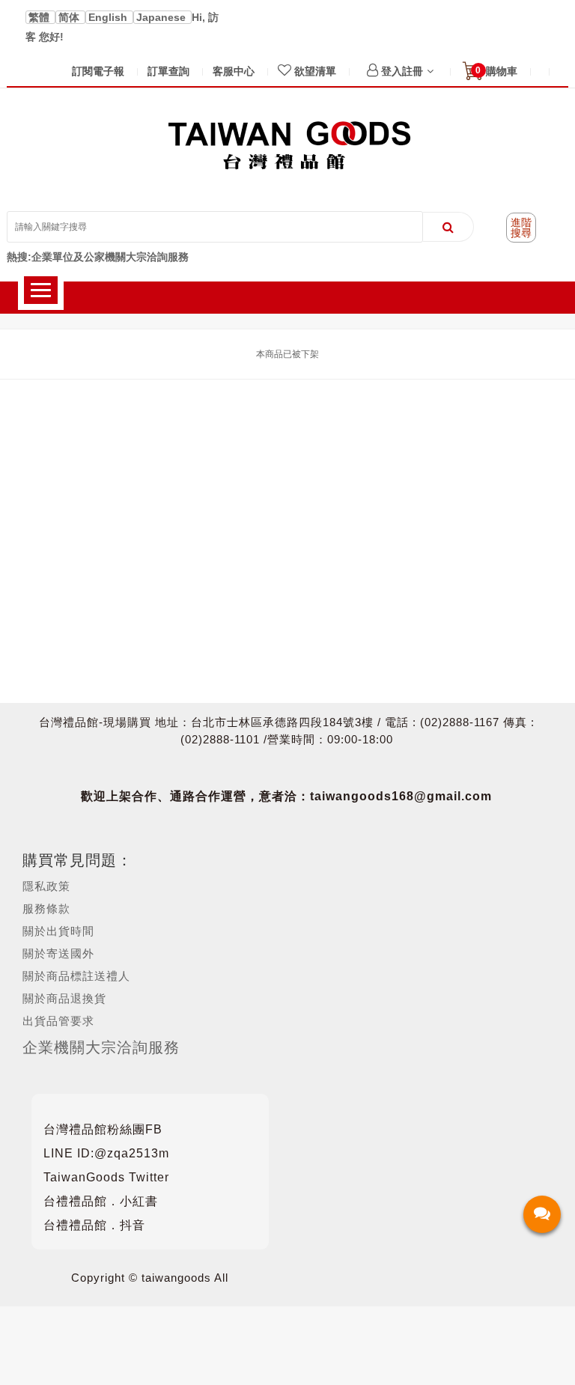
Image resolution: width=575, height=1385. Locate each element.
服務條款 (46, 908)
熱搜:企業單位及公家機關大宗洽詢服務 (98, 257)
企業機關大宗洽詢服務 (101, 1047)
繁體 (40, 17)
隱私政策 (46, 886)
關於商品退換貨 (64, 998)
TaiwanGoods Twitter (106, 1177)
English (109, 17)
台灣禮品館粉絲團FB (102, 1129)
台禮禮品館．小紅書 (100, 1201)
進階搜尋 (521, 227)
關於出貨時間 (58, 931)
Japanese (162, 17)
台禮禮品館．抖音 (94, 1225)
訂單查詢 (168, 71)
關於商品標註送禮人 (76, 976)
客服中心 (234, 71)
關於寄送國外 (58, 953)
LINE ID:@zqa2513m (106, 1153)
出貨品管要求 (58, 1020)
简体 (70, 17)
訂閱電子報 (98, 71)
